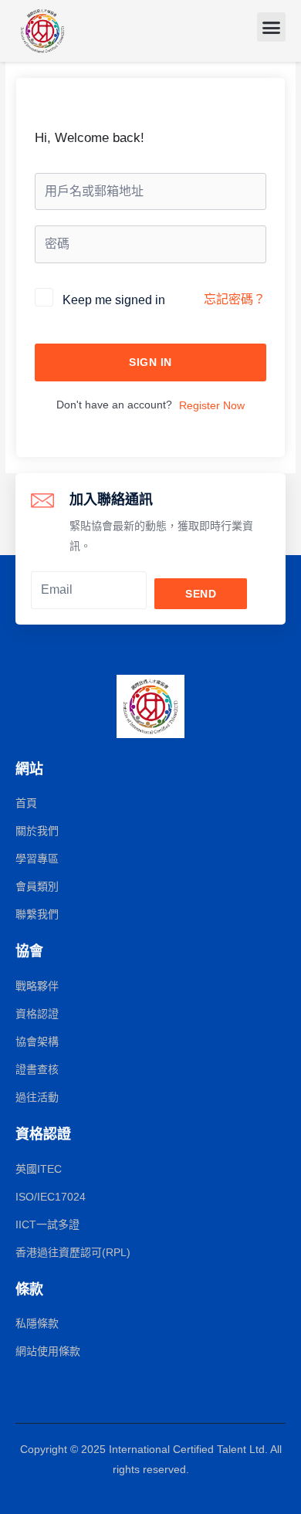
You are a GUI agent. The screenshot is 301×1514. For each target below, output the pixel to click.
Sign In (150, 362)
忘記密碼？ (234, 299)
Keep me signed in (114, 300)
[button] (271, 27)
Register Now (212, 406)
